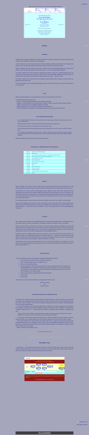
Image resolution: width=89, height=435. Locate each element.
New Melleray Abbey (61, 369)
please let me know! (44, 34)
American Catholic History (38, 366)
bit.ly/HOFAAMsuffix (84, 4)
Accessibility (44, 433)
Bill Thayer (30, 11)
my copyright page (39, 379)
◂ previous (28, 358)
